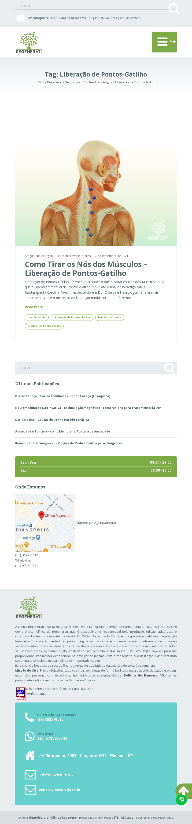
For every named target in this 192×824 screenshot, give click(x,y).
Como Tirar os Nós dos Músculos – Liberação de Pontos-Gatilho (86, 268)
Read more (34, 307)
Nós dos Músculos (110, 317)
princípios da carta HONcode (73, 689)
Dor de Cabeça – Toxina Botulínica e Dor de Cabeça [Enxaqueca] (62, 396)
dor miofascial (37, 317)
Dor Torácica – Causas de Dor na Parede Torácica (52, 420)
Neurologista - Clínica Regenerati (53, 817)
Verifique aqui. (36, 693)
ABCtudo (127, 817)
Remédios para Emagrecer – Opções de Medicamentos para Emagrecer (68, 443)
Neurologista (45, 256)
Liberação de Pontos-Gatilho (72, 317)
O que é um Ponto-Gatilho (44, 326)
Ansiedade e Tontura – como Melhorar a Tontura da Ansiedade (62, 431)
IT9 (116, 817)
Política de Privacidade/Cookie (79, 660)
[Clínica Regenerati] (45, 523)
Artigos (29, 256)
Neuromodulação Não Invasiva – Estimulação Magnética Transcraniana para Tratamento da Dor (88, 408)
